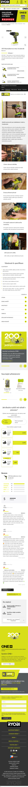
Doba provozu (14, 89)
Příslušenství (7, 89)
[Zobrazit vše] (25, 2)
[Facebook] (14, 750)
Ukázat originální (21, 557)
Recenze (19, 89)
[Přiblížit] (25, 45)
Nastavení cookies (14, 768)
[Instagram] (11, 750)
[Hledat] (26, 5)
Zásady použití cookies (14, 763)
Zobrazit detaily (8, 434)
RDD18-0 (23, 513)
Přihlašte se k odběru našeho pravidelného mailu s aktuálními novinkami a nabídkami (12, 698)
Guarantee (24, 89)
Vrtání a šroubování (18, 23)
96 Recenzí (10, 53)
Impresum (14, 764)
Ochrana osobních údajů (14, 761)
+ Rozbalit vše (24, 294)
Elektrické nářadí (11, 23)
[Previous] (2, 37)
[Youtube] (16, 750)
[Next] (25, 37)
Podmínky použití (14, 766)
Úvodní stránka (4, 23)
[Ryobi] (5, 2)
